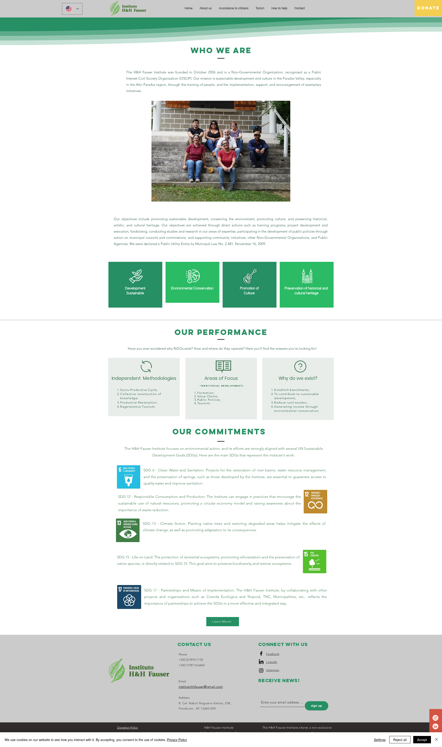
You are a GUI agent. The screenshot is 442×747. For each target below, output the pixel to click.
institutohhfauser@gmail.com (201, 686)
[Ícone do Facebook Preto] (261, 653)
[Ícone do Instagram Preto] (261, 670)
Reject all (400, 739)
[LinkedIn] (435, 726)
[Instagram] (435, 718)
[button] (205, 8)
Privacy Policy (177, 739)
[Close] (436, 739)
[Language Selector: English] (72, 9)
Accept (422, 739)
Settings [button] (380, 739)
